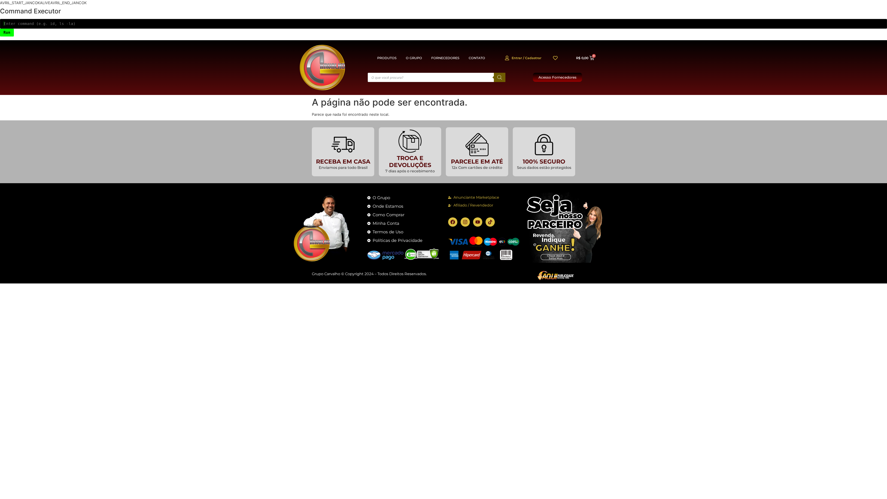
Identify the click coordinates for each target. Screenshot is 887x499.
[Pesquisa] (499, 77)
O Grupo (414, 58)
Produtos (387, 58)
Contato (477, 58)
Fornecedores (445, 58)
